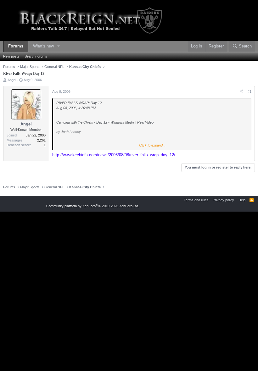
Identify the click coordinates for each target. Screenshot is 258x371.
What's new (43, 46)
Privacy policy (223, 200)
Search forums (36, 56)
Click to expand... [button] (152, 145)
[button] (58, 46)
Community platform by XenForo (92, 206)
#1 (249, 91)
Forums (15, 46)
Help (241, 200)
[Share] (241, 91)
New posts (11, 56)
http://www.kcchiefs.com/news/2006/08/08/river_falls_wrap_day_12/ (113, 154)
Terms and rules (196, 200)
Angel (12, 80)
